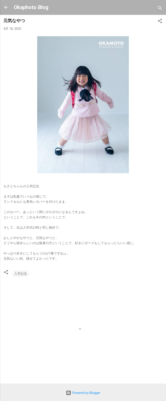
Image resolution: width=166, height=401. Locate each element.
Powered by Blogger (85, 393)
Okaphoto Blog (31, 7)
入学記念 (20, 274)
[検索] (160, 8)
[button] (160, 21)
